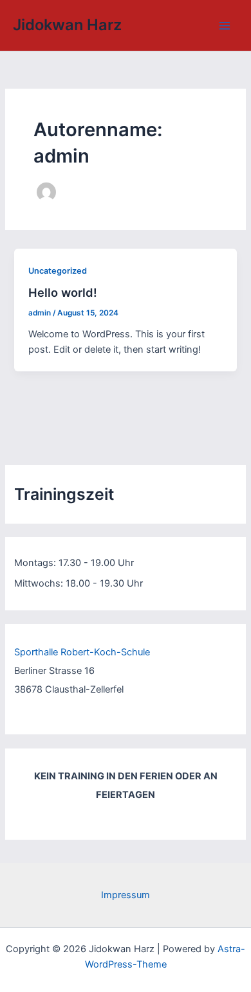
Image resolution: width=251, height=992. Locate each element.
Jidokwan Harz (67, 24)
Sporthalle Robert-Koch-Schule (82, 652)
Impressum (125, 895)
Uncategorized (57, 271)
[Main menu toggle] (224, 25)
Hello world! (62, 292)
